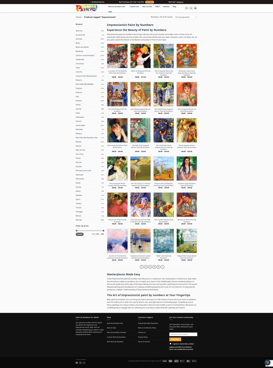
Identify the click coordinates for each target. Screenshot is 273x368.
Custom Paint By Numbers (86, 76)
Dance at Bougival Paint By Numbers (140, 72)
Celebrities (80, 59)
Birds (78, 43)
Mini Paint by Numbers (115, 342)
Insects (78, 121)
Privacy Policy (143, 337)
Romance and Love (83, 170)
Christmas (80, 63)
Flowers (79, 100)
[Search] (186, 8)
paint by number (132, 37)
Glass (78, 113)
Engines (79, 88)
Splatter (79, 195)
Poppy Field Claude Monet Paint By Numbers (186, 257)
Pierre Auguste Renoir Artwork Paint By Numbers (186, 146)
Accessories (80, 35)
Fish (77, 96)
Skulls (78, 183)
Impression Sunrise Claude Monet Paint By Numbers (140, 257)
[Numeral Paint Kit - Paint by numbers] (89, 8)
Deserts (79, 80)
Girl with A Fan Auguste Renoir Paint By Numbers (140, 146)
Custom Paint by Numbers (116, 337)
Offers (157, 7)
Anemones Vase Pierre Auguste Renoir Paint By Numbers (187, 73)
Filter (79, 234)
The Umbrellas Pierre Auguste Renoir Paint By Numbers (163, 147)
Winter (78, 216)
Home (78, 17)
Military (79, 133)
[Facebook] (77, 363)
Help (110, 12)
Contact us (179, 2)
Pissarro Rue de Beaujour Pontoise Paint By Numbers (164, 185)
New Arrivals (147, 7)
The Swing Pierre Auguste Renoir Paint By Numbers (163, 110)
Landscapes (80, 125)
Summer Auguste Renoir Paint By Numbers (187, 185)
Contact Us (142, 332)
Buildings (79, 51)
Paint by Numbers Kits (116, 7)
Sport (78, 199)
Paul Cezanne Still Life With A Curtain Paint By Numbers (140, 221)
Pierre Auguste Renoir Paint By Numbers (117, 146)
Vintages (79, 211)
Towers (79, 203)
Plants (78, 158)
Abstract (79, 31)
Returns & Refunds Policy (147, 328)
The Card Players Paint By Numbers (117, 110)
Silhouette (80, 179)
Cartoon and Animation (85, 55)
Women (79, 220)
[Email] (84, 363)
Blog (174, 7)
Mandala (79, 129)
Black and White (82, 47)
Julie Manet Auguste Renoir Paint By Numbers (140, 110)
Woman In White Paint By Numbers (187, 221)
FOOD (78, 105)
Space (78, 191)
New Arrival (80, 150)
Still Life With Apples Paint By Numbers (163, 221)
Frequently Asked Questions (148, 323)
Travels (78, 207)
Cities (78, 68)
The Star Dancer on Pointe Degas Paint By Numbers (140, 185)
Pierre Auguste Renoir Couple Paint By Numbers (117, 185)
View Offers (149, 2)
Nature (78, 146)
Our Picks (79, 154)
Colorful (79, 72)
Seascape (79, 175)
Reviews (166, 7)
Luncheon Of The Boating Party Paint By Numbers (117, 72)
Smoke (78, 187)
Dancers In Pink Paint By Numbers (117, 221)
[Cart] (195, 8)
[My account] (191, 8)
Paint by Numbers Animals (116, 332)
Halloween (80, 117)
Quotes (79, 166)
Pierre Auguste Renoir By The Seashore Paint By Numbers (164, 73)
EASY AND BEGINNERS (85, 84)
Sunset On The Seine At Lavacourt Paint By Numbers (117, 257)
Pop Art (79, 162)
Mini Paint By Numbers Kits (87, 137)
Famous (79, 92)
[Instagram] (80, 363)
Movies (78, 142)
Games (78, 109)
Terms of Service (144, 342)
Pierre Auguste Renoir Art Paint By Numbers (187, 110)
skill (158, 281)
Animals (79, 39)
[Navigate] (162, 267)
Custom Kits (134, 7)
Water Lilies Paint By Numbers (163, 257)
